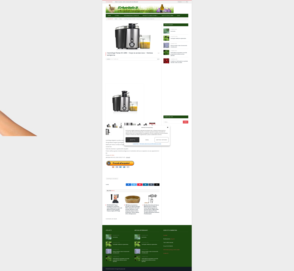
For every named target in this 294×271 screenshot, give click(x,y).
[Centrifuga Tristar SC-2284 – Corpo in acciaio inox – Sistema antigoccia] (132, 36)
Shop (178, 15)
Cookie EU (165, 253)
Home (109, 15)
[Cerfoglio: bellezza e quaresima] (166, 38)
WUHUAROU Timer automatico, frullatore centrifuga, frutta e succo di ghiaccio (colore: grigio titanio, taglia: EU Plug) (114, 208)
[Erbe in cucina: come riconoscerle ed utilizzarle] (166, 45)
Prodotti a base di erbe (150, 15)
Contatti (165, 235)
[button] (167, 127)
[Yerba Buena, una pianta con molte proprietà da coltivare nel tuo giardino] (166, 52)
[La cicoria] (166, 30)
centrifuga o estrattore (112, 178)
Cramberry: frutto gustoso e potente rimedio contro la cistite (179, 61)
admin (108, 59)
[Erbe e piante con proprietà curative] (140, 8)
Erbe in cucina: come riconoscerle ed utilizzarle (126, 2)
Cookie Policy (136, 143)
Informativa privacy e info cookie (171, 249)
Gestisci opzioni (161, 140)
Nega (147, 140)
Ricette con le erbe (167, 15)
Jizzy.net (173, 239)
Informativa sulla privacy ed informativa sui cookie (150, 143)
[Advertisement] (132, 73)
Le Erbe (117, 15)
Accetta (132, 140)
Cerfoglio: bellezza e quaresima (178, 38)
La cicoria (173, 31)
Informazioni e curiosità (131, 15)
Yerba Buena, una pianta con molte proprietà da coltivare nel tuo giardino (179, 54)
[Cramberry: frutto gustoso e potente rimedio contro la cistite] (166, 60)
